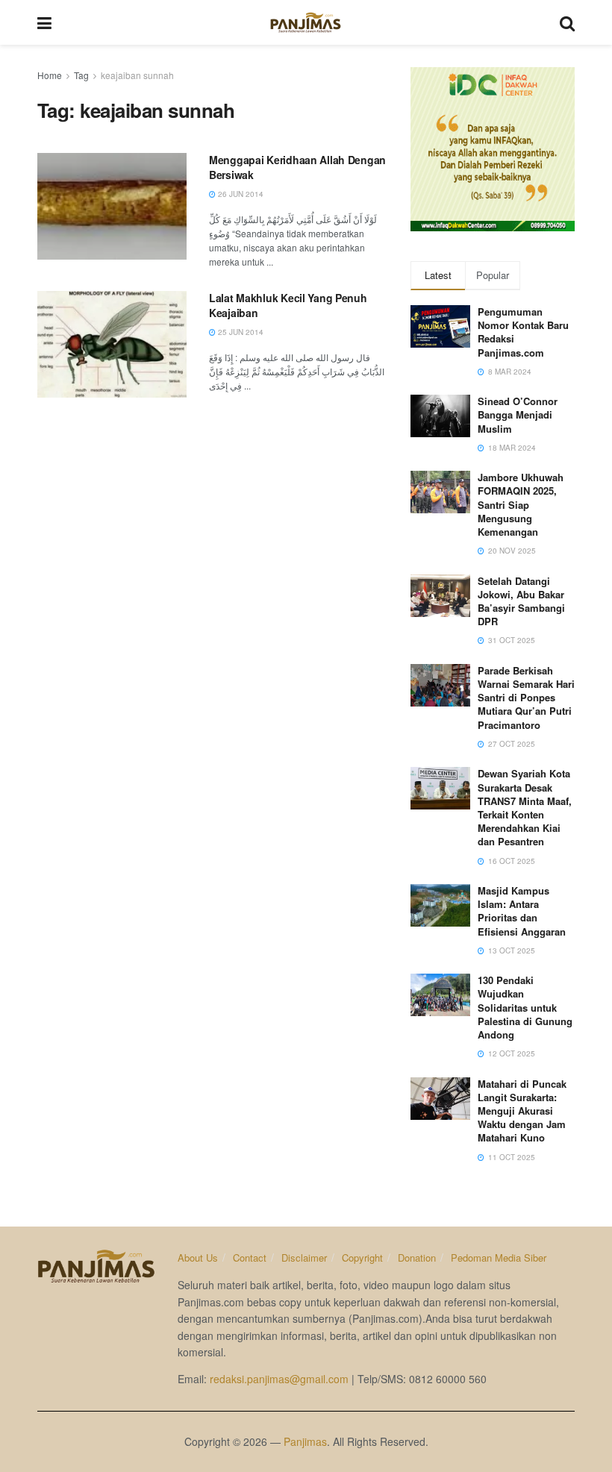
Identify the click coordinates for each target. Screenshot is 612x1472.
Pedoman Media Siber (498, 1257)
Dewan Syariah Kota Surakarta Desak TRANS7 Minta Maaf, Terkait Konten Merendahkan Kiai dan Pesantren (525, 807)
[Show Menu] (44, 22)
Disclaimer (304, 1257)
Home (49, 75)
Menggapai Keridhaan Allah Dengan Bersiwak (297, 167)
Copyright (362, 1257)
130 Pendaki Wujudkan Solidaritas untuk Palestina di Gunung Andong (525, 1007)
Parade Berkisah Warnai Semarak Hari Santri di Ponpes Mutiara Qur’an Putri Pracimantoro (526, 697)
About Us (198, 1257)
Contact (249, 1257)
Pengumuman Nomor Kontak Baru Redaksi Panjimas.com (523, 332)
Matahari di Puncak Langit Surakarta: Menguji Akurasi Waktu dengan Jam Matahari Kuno (522, 1111)
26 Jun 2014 (239, 194)
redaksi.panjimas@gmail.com (279, 1378)
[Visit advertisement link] (492, 149)
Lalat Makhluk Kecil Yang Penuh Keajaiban (288, 305)
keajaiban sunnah (137, 75)
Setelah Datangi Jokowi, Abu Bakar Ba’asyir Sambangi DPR (521, 601)
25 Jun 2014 (239, 332)
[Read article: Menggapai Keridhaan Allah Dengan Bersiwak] (112, 206)
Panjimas (305, 1441)
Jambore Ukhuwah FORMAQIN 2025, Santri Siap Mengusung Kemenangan (520, 504)
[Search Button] (567, 22)
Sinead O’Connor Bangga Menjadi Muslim (518, 414)
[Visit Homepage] (305, 22)
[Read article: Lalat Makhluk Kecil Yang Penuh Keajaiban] (112, 344)
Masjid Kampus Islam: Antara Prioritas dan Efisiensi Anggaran (522, 911)
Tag (81, 75)
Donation (417, 1257)
